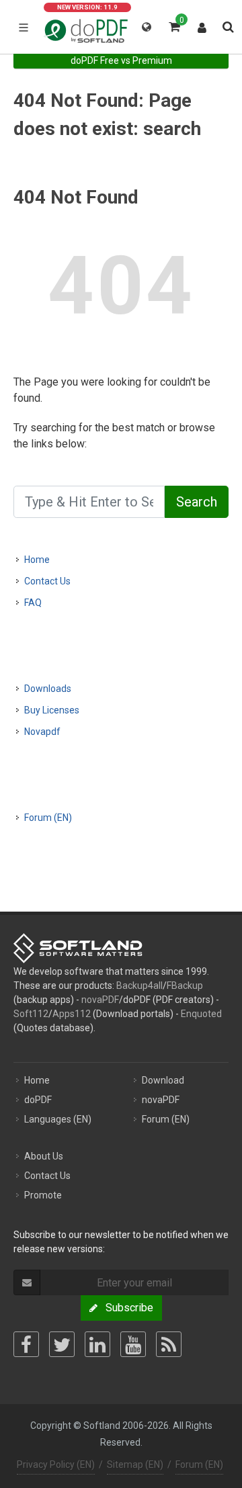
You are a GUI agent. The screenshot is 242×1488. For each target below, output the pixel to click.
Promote (43, 1195)
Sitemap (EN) (135, 1464)
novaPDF (100, 999)
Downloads (47, 688)
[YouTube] (133, 1344)
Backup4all (139, 985)
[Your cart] (173, 25)
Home (37, 559)
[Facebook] (26, 1344)
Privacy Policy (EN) (56, 1464)
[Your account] (202, 25)
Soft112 (30, 1013)
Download (163, 1080)
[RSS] (169, 1344)
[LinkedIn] (97, 1344)
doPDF (38, 1099)
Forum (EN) (48, 817)
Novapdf (42, 731)
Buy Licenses (51, 710)
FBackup (185, 985)
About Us (43, 1156)
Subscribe (125, 1307)
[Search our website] (227, 25)
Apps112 (71, 1013)
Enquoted (201, 1013)
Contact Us (47, 581)
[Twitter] (62, 1344)
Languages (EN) (57, 1119)
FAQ (33, 602)
